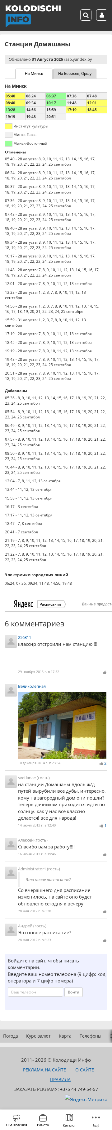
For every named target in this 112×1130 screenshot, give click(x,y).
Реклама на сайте (44, 1070)
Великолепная (32, 686)
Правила (60, 1079)
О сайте (84, 1070)
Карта (65, 1036)
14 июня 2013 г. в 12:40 (37, 825)
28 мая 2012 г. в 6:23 (34, 939)
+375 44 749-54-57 (79, 1089)
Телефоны (90, 1036)
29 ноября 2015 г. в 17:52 (38, 671)
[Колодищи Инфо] (33, 16)
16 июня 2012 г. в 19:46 (37, 854)
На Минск (34, 73)
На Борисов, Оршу (74, 73)
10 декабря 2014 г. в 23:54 (39, 762)
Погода (10, 1036)
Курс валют (38, 1036)
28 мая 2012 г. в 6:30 (34, 911)
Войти (73, 992)
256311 (24, 637)
